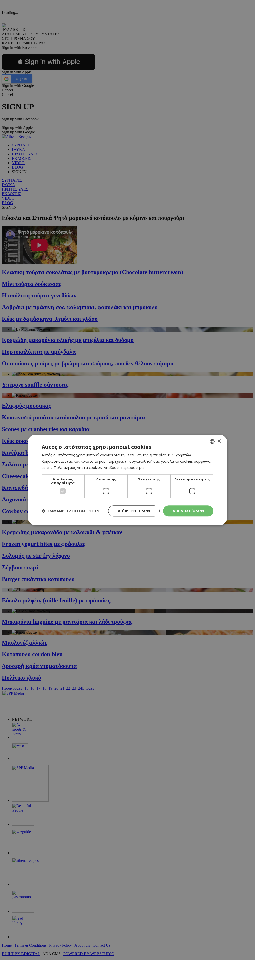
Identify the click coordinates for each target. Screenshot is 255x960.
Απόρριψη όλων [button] (134, 510)
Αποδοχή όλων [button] (188, 510)
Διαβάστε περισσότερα (124, 467)
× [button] (219, 441)
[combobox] (212, 441)
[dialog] (127, 480)
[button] (70, 511)
